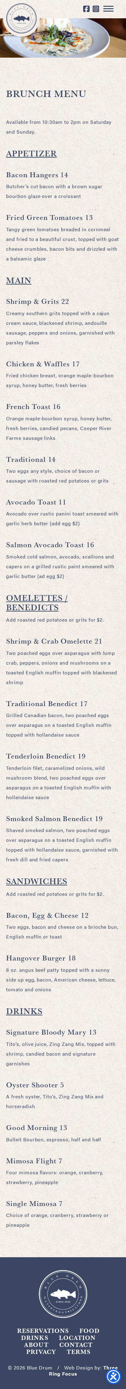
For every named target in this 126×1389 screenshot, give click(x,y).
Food (90, 1330)
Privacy (41, 1352)
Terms (79, 1352)
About (36, 1345)
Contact (76, 1345)
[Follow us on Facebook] (86, 9)
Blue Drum (21, 18)
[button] (108, 8)
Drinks (34, 1337)
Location (77, 1337)
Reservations (43, 1330)
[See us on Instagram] (96, 9)
